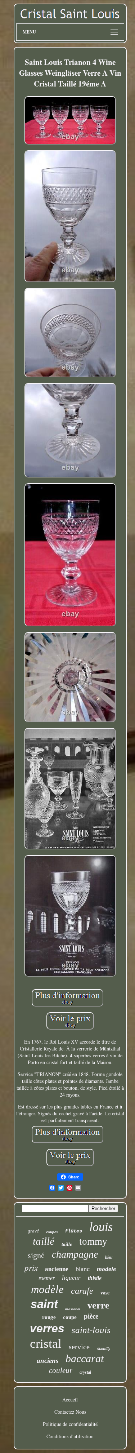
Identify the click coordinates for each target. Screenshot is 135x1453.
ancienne (56, 1269)
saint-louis (91, 1330)
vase (104, 1293)
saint (44, 1304)
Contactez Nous (70, 1411)
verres (47, 1328)
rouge (49, 1317)
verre (98, 1305)
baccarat (85, 1358)
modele (106, 1268)
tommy (93, 1241)
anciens (47, 1360)
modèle (47, 1289)
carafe (82, 1291)
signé (36, 1255)
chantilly (103, 1348)
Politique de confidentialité (70, 1424)
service (79, 1347)
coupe (70, 1317)
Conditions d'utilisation (70, 1436)
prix (31, 1267)
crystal (85, 1372)
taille (67, 1244)
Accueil (70, 1399)
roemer (47, 1278)
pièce (91, 1316)
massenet (72, 1309)
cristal (46, 1344)
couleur (60, 1370)
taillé (43, 1241)
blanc (83, 1268)
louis (101, 1227)
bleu (109, 1257)
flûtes (73, 1231)
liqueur (71, 1277)
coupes (52, 1232)
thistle (95, 1278)
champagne (75, 1254)
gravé (33, 1231)
